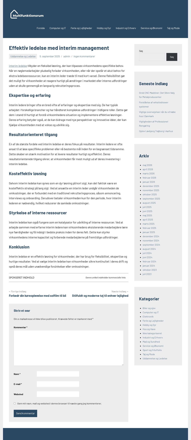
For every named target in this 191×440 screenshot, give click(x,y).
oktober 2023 (150, 269)
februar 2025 (149, 227)
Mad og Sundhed (151, 341)
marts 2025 (148, 223)
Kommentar (20, 327)
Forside (41, 27)
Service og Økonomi (151, 27)
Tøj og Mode (173, 27)
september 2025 (151, 198)
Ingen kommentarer (84, 56)
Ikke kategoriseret (152, 333)
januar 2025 (149, 232)
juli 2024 (147, 253)
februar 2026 (149, 177)
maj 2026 (147, 165)
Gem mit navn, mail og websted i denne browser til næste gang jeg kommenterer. (59, 403)
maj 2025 (147, 215)
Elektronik (148, 316)
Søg (141, 50)
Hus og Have (149, 329)
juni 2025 (147, 211)
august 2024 (149, 248)
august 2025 (149, 202)
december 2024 (151, 236)
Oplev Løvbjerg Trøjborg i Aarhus (156, 131)
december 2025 (151, 186)
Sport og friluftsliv (152, 350)
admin (66, 56)
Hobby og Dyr (104, 27)
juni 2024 (147, 257)
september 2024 (151, 244)
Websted (18, 394)
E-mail (18, 384)
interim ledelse (18, 65)
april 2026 (148, 169)
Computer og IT (58, 27)
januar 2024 (149, 265)
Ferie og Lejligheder (81, 27)
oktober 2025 (150, 194)
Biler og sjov (149, 308)
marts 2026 (148, 173)
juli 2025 (147, 206)
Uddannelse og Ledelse (23, 56)
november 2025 (151, 190)
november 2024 (151, 240)
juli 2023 (147, 274)
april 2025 (148, 219)
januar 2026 (149, 181)
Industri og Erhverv (126, 27)
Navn (17, 374)
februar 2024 (149, 261)
